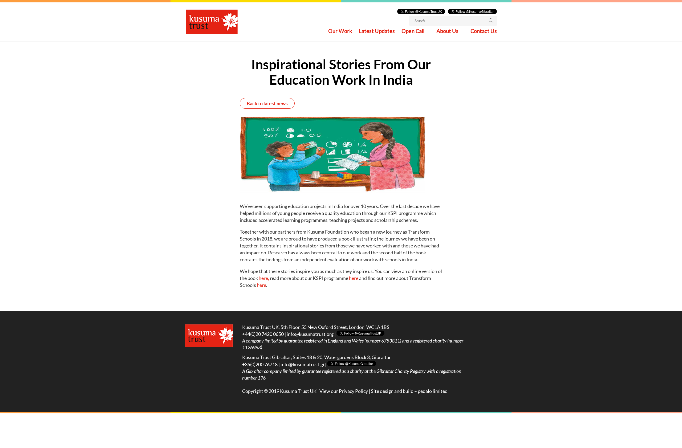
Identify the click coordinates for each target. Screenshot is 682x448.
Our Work (340, 31)
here (353, 278)
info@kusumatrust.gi (302, 364)
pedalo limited (433, 391)
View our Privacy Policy (343, 391)
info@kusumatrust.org (310, 334)
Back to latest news (267, 103)
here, (264, 278)
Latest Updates (377, 31)
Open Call (412, 31)
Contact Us (483, 31)
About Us (447, 31)
